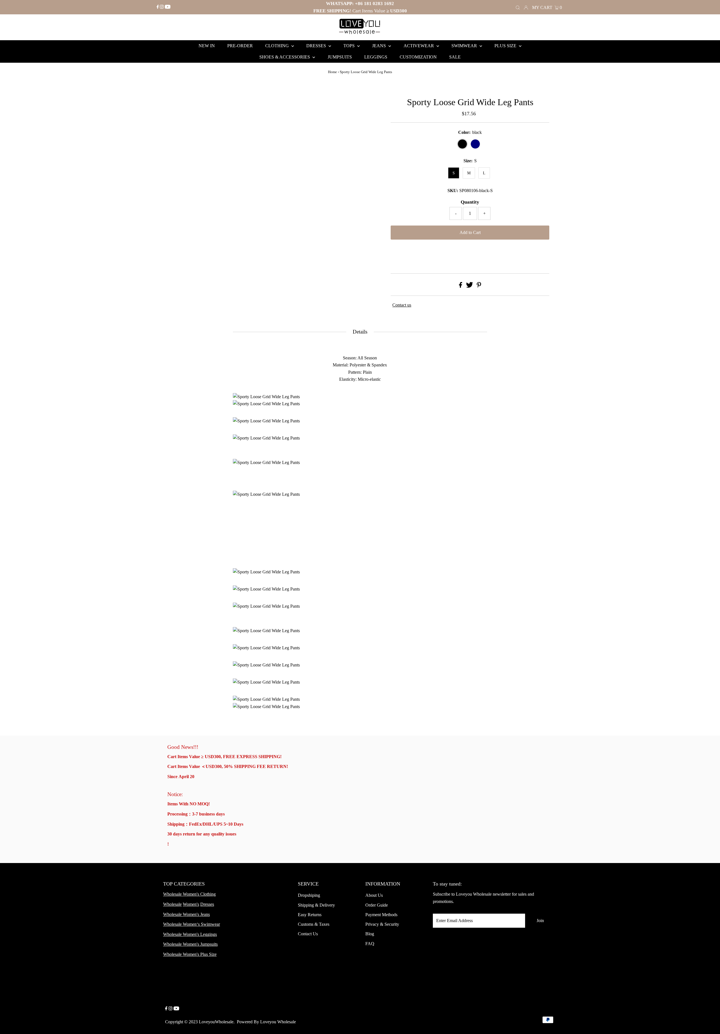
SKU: (452, 190)
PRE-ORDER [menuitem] (240, 45)
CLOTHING (277, 45)
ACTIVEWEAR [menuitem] (419, 45)
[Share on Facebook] (460, 286)
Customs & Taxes (313, 924)
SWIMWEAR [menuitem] (464, 45)
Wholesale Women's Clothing (189, 894)
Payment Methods (381, 914)
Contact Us (308, 933)
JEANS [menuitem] (379, 45)
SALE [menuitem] (455, 57)
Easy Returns (309, 914)
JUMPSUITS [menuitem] (340, 57)
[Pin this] (479, 286)
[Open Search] (517, 7)
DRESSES (316, 45)
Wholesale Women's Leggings (190, 934)
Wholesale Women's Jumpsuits (190, 944)
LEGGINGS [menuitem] (375, 57)
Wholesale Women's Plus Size (190, 954)
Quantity (470, 202)
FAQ (369, 943)
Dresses (207, 904)
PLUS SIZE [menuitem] (506, 45)
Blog (369, 933)
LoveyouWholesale (216, 1021)
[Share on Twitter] (469, 286)
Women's (191, 904)
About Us (374, 895)
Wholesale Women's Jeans (186, 914)
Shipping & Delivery (316, 905)
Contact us (401, 305)
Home (332, 72)
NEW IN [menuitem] (207, 45)
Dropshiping (309, 895)
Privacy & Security (382, 924)
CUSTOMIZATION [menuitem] (418, 57)
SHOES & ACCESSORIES (285, 57)
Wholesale (172, 904)
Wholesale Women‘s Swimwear (191, 924)
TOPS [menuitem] (349, 45)
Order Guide (376, 905)
